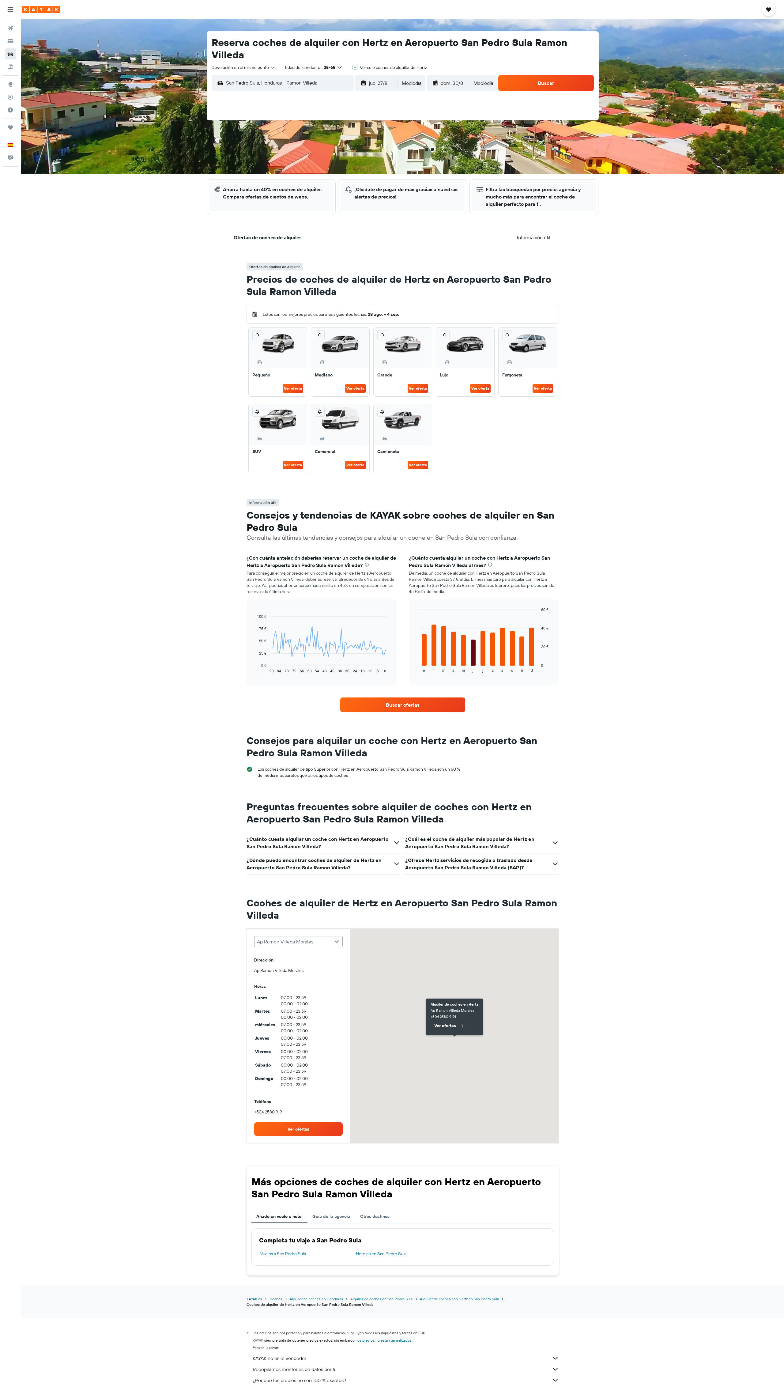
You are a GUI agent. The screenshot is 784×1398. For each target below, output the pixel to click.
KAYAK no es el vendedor (279, 1358)
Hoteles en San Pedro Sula (381, 1253)
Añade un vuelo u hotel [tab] (279, 1216)
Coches (276, 1299)
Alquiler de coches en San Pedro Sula (381, 1299)
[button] (10, 9)
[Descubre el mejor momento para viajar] (10, 110)
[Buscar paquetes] (10, 67)
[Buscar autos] (10, 54)
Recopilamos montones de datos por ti (294, 1369)
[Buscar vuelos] (10, 28)
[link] (402, 704)
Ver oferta (293, 388)
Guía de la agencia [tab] (331, 1216)
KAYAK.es (254, 1299)
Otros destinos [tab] (375, 1216)
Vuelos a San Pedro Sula (283, 1253)
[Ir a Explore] (10, 84)
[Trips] (10, 127)
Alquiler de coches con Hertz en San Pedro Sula (459, 1299)
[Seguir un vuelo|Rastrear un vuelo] (10, 97)
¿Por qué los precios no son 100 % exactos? (299, 1380)
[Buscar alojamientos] (10, 41)
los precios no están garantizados (384, 1340)
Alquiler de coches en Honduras (316, 1299)
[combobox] (244, 67)
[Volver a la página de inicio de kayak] (41, 9)
